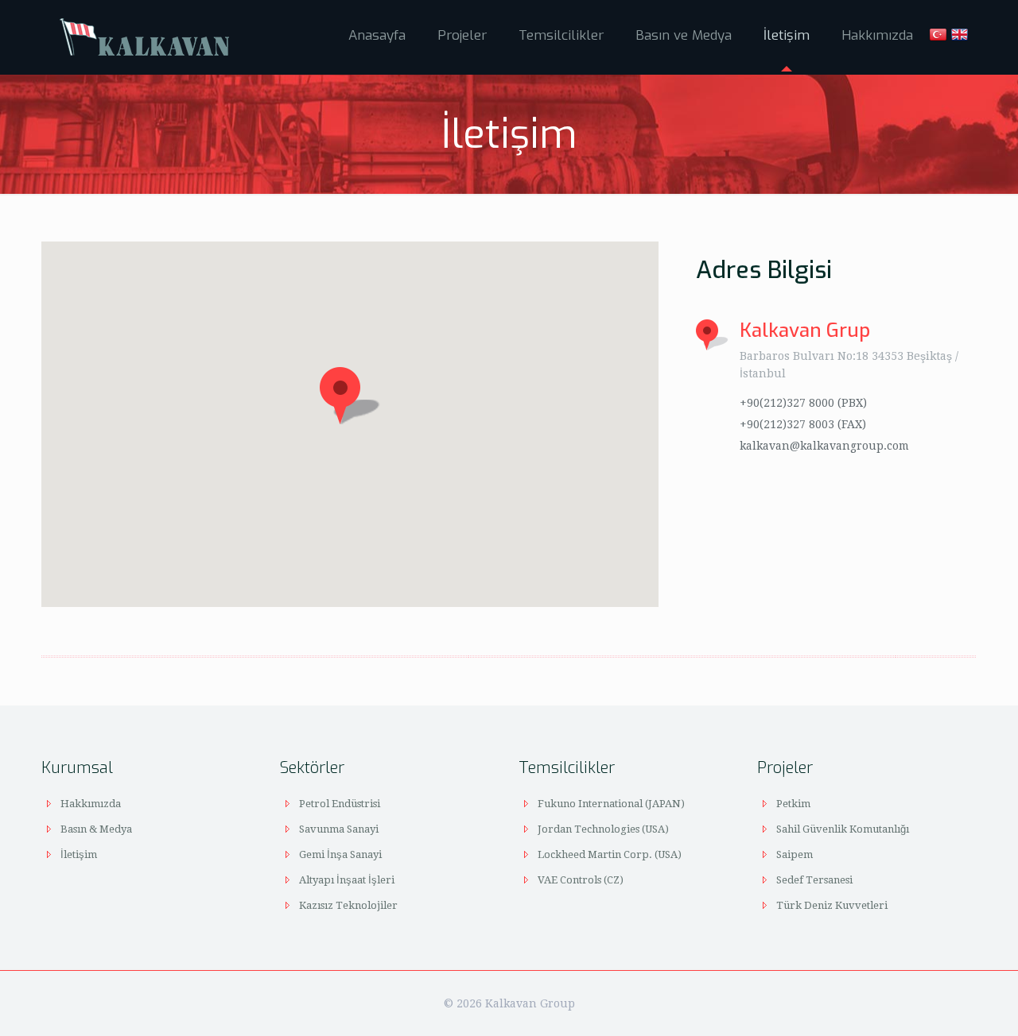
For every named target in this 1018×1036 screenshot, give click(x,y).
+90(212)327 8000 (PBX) (803, 402)
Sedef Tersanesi (814, 880)
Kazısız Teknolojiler (348, 905)
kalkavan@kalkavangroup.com (824, 445)
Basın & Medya (96, 829)
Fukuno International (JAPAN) (611, 804)
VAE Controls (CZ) (581, 880)
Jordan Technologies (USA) (603, 829)
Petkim (793, 804)
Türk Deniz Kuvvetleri (832, 905)
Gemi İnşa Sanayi (340, 854)
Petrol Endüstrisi (339, 804)
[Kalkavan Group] (145, 36)
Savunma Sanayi (339, 829)
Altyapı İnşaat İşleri (346, 880)
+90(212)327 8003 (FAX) (803, 424)
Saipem (794, 854)
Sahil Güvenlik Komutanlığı (842, 829)
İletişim (78, 854)
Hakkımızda (90, 804)
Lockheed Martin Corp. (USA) (610, 854)
